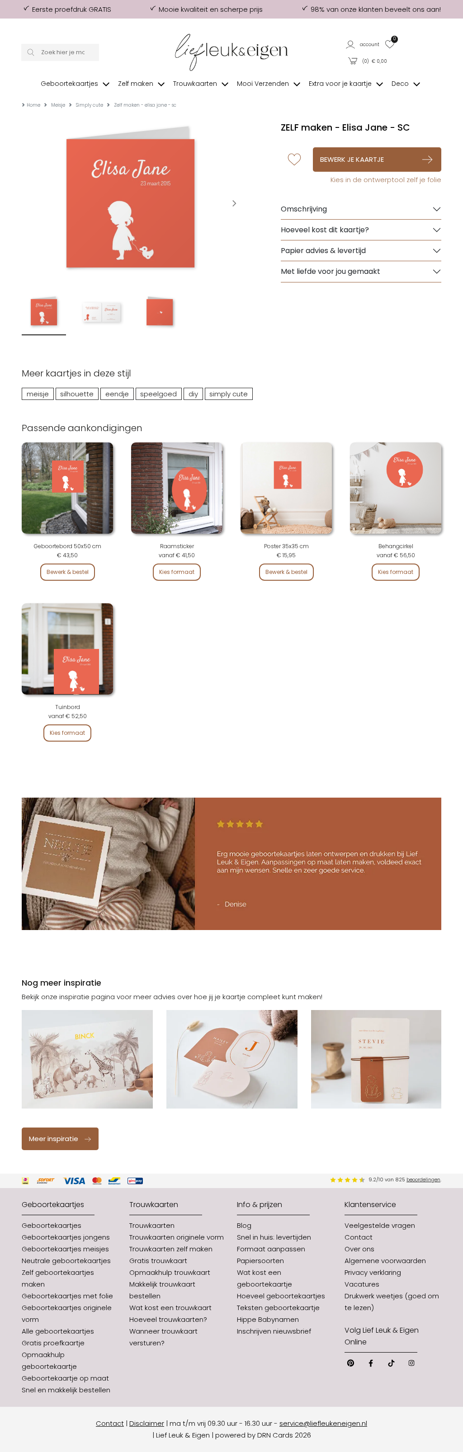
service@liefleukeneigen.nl (323, 1423)
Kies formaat (176, 572)
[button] (363, 44)
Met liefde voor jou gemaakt (330, 271)
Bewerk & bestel (68, 572)
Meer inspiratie (53, 1138)
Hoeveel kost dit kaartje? (325, 230)
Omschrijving (304, 209)
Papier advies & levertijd (323, 250)
